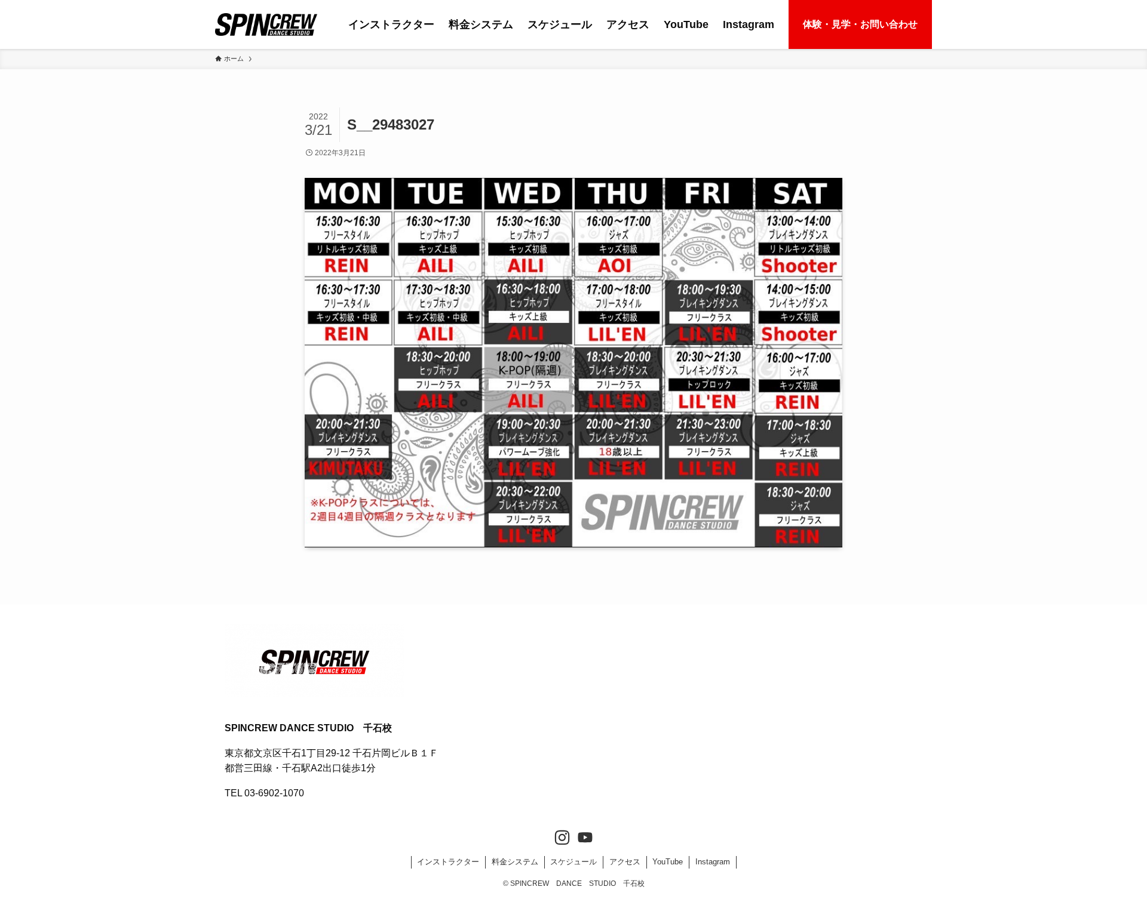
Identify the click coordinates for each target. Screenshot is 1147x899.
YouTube (667, 861)
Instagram (712, 861)
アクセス (624, 861)
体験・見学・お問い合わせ (860, 24)
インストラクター (448, 861)
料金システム (515, 861)
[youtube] (585, 837)
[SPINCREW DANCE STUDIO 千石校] (266, 24)
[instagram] (562, 837)
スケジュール (573, 861)
